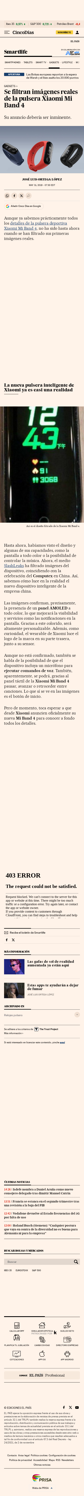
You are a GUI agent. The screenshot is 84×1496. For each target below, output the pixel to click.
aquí (62, 1042)
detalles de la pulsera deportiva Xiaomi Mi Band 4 (35, 226)
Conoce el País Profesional (42, 1375)
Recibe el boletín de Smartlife (27, 932)
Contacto (12, 1455)
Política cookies (39, 1455)
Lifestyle (67, 62)
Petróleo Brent (65, 24)
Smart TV (41, 62)
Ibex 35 (10, 24)
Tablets (28, 62)
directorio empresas (67, 1345)
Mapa (52, 1460)
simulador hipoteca (42, 1331)
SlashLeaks (14, 565)
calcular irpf (17, 1331)
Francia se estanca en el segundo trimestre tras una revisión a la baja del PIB (41, 1203)
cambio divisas (42, 1345)
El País (75, 41)
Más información (13, 1033)
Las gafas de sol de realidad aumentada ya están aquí (50, 963)
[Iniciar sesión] (77, 32)
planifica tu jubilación (16, 1345)
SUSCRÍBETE (64, 32)
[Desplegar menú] (7, 32)
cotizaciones (17, 1359)
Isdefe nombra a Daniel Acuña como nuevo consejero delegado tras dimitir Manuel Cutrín (38, 1191)
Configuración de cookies (62, 1455)
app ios (42, 1359)
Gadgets (54, 62)
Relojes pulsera (13, 1015)
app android (67, 1359)
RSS (58, 1460)
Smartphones (12, 62)
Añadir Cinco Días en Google (26, 206)
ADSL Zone (70, 53)
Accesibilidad (40, 1460)
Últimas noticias (17, 1182)
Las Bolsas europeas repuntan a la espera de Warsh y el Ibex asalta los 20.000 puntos (52, 76)
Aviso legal (24, 1455)
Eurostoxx (22, 1270)
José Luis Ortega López (42, 179)
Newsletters (68, 1460)
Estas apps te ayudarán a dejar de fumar (53, 987)
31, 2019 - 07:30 (42, 185)
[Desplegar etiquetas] (77, 1014)
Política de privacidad (20, 1460)
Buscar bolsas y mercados (23, 1250)
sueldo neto (67, 1331)
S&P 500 (35, 24)
